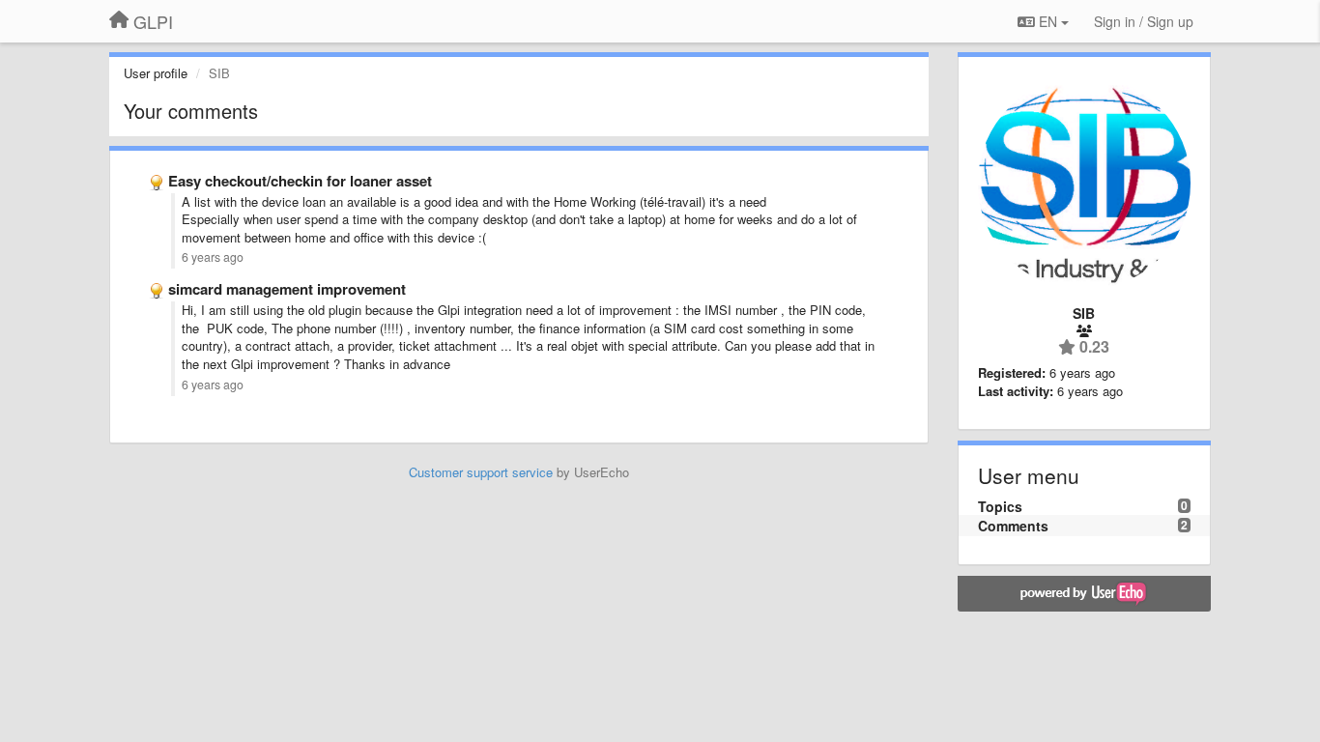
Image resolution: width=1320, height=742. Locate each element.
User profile (155, 73)
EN (1048, 21)
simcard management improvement (287, 289)
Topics (1000, 506)
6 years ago (213, 257)
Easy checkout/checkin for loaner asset (300, 180)
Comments (1013, 525)
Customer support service (481, 472)
